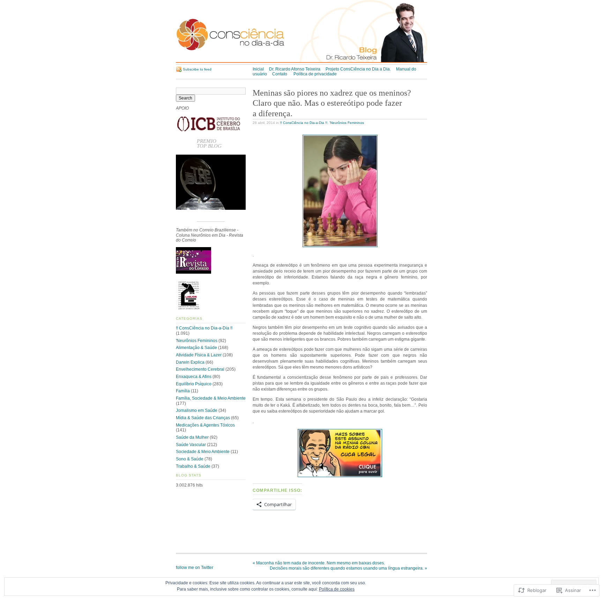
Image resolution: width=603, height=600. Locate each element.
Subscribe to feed (197, 69)
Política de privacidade (315, 74)
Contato (280, 74)
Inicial (258, 69)
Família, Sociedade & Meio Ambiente (211, 398)
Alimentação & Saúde (196, 347)
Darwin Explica (190, 362)
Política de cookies (337, 589)
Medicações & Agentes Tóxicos (205, 425)
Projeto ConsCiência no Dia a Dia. (358, 69)
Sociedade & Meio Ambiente (203, 451)
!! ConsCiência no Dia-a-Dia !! (303, 123)
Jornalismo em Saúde (196, 410)
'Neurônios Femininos (346, 123)
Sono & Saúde (189, 459)
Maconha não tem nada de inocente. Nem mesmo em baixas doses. (319, 563)
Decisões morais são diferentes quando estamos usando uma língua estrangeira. (348, 568)
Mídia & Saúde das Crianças (203, 417)
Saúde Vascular (191, 444)
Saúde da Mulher (192, 437)
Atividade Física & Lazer (199, 355)
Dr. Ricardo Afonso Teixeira (294, 69)
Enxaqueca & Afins (193, 376)
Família (183, 390)
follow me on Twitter (194, 567)
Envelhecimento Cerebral (200, 369)
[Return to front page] (301, 61)
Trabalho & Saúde (193, 466)
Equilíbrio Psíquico (193, 384)
